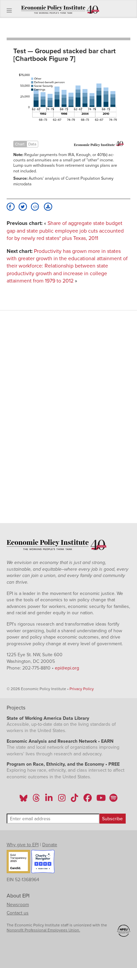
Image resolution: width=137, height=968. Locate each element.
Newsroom (18, 904)
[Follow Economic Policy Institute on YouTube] (100, 800)
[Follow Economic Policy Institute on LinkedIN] (49, 800)
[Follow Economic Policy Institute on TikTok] (74, 800)
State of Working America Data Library (48, 718)
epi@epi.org (67, 668)
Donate (49, 845)
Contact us (18, 913)
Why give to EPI (23, 845)
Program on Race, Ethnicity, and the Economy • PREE (63, 764)
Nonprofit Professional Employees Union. (43, 930)
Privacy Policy (81, 688)
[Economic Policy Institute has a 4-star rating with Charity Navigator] (43, 862)
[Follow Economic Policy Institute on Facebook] (87, 800)
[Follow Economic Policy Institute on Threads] (36, 800)
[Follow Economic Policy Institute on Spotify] (113, 800)
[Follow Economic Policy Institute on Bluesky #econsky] (23, 800)
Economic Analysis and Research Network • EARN (60, 741)
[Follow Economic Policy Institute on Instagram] (62, 800)
